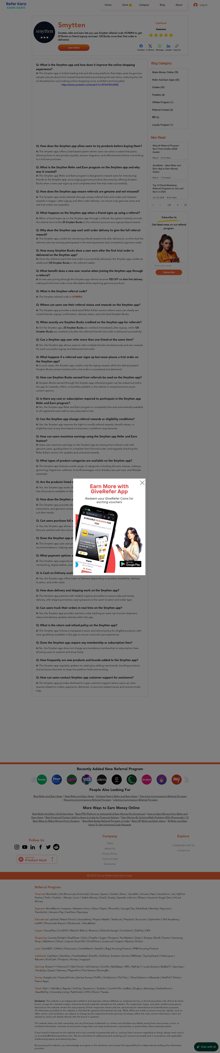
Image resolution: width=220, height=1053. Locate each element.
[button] (142, 483)
